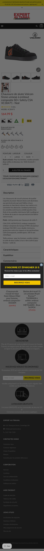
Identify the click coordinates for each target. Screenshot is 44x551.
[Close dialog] (41, 265)
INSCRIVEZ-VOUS (22, 283)
